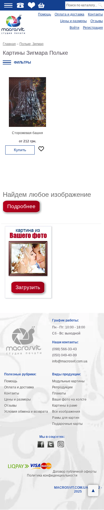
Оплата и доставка (69, 14)
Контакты (95, 14)
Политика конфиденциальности (52, 475)
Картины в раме (64, 405)
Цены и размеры (73, 21)
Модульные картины (68, 381)
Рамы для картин (65, 418)
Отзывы (96, 21)
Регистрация (93, 28)
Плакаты (59, 393)
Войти (74, 28)
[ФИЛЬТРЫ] (7, 62)
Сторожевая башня (27, 133)
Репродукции (62, 387)
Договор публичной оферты (75, 472)
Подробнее (21, 206)
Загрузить (28, 287)
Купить (20, 150)
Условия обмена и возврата (26, 412)
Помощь (44, 14)
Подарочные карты (67, 424)
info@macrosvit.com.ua (69, 361)
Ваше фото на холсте (69, 399)
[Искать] (101, 5)
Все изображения (66, 412)
